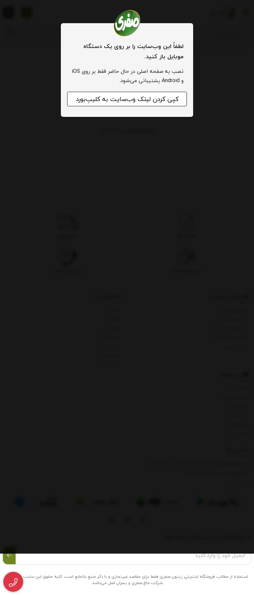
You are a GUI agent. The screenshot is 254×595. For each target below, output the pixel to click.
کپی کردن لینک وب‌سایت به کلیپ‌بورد (127, 99)
